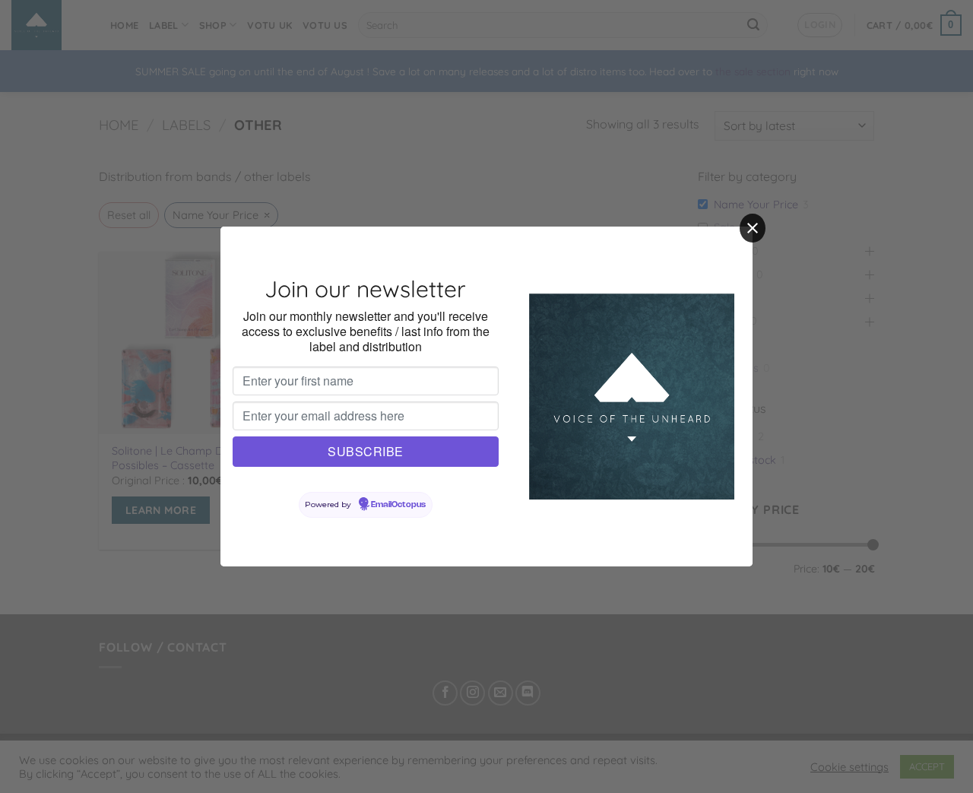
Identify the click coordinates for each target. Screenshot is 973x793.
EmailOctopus (398, 505)
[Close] (752, 228)
